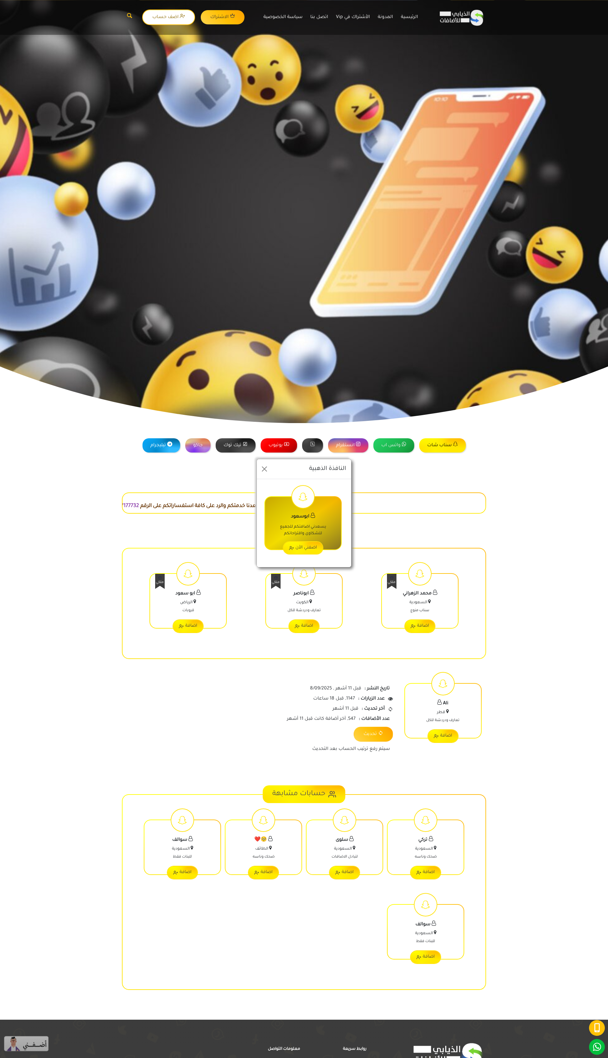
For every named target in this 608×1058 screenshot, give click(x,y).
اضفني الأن (306, 547)
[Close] (264, 469)
